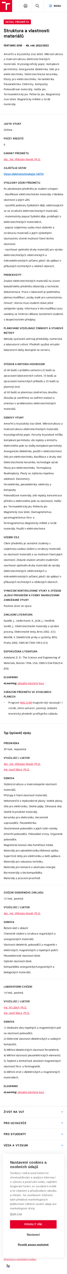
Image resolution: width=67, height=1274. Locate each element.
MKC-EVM (26, 702)
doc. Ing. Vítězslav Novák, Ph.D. (22, 159)
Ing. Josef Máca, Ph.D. (17, 769)
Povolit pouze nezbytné (33, 1244)
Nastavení (33, 1234)
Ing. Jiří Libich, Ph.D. (15, 1007)
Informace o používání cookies (20, 1259)
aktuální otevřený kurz (31, 683)
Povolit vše (33, 1224)
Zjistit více (16, 1214)
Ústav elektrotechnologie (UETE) (24, 174)
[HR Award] (8, 1265)
